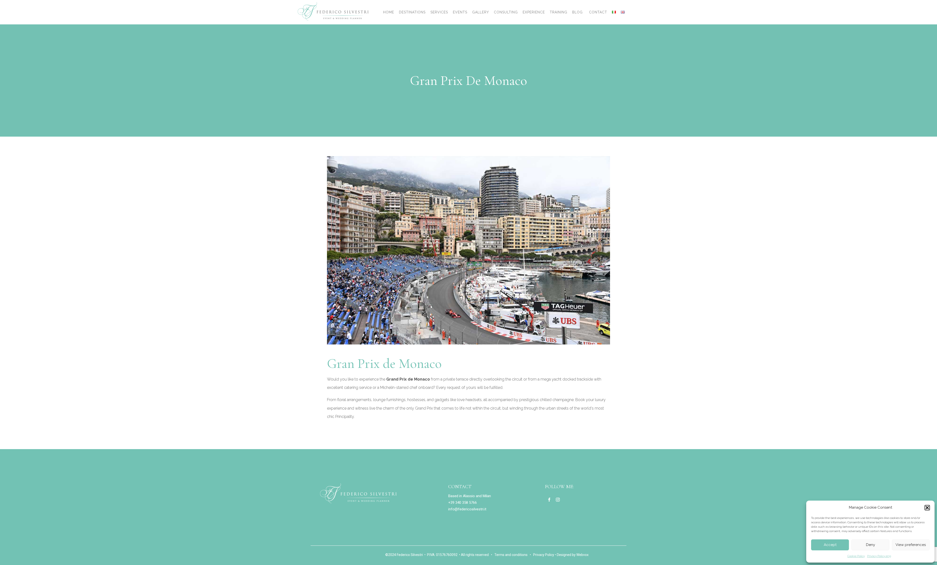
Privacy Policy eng (879, 556)
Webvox (582, 555)
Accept (830, 545)
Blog (577, 12)
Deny (870, 545)
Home (388, 12)
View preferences (911, 545)
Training (558, 12)
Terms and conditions (511, 555)
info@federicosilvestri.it (467, 509)
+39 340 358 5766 (462, 502)
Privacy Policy (543, 555)
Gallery (480, 12)
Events (460, 12)
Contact (598, 12)
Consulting (506, 12)
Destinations (412, 12)
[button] (927, 507)
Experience (534, 12)
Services (439, 12)
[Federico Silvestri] (333, 11)
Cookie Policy (856, 556)
